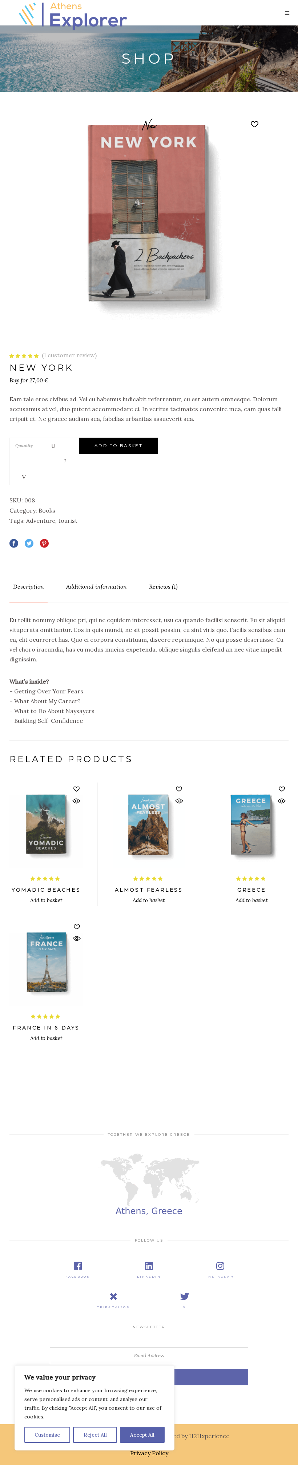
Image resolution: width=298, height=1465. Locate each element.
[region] (94, 1407)
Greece (251, 890)
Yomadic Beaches (46, 890)
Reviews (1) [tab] (163, 586)
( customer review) (69, 355)
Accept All (142, 1435)
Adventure (40, 520)
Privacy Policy (149, 1453)
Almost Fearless (149, 890)
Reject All (95, 1435)
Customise (47, 1435)
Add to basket (118, 445)
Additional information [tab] (96, 586)
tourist (67, 520)
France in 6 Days (46, 1027)
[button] (76, 789)
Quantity (24, 445)
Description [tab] (28, 586)
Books (47, 510)
